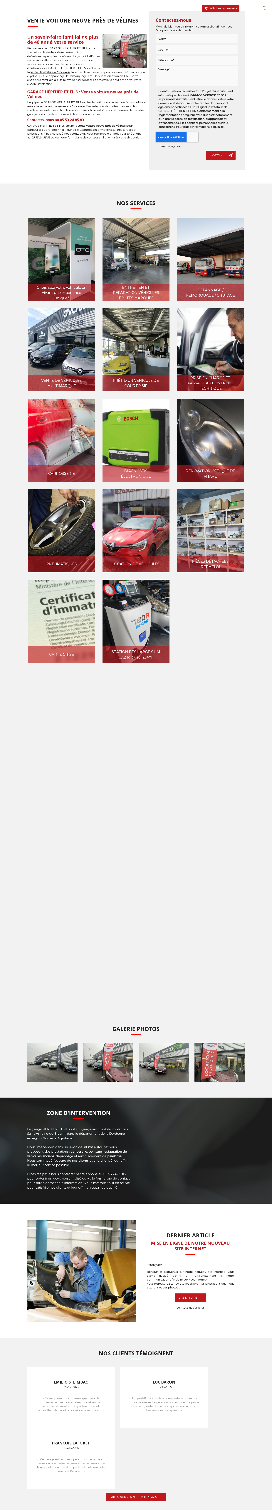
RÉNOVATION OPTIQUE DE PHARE (210, 473)
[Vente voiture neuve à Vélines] (125, 51)
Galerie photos (139, 8)
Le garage (89, 8)
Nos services (112, 8)
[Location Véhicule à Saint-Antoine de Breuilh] (164, 1062)
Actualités (165, 8)
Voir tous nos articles (190, 1307)
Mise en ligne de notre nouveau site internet (190, 1246)
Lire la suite (187, 1297)
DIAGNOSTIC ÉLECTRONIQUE (136, 473)
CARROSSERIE (61, 473)
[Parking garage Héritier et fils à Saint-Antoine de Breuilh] (52, 1062)
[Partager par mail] (258, 8)
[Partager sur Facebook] (244, 8)
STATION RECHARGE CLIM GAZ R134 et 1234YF (136, 654)
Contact (186, 8)
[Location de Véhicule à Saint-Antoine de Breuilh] (108, 1062)
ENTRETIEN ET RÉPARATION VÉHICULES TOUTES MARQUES (136, 292)
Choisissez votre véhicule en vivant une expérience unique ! (61, 292)
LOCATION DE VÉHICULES (135, 564)
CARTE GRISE (61, 654)
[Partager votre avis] (251, 8)
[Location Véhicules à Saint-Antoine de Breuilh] (219, 1062)
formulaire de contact (113, 1178)
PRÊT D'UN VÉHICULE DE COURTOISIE (136, 383)
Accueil (69, 8)
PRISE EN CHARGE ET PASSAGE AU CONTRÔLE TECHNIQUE (210, 383)
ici (222, 126)
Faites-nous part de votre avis (133, 1497)
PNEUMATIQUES (61, 564)
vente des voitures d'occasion (50, 72)
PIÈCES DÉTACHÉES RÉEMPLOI (210, 564)
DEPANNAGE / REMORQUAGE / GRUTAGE (210, 292)
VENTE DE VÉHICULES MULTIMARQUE (61, 383)
